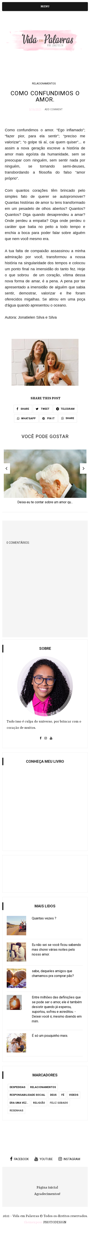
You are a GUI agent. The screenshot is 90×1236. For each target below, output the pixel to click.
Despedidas (17, 1087)
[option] (45, 478)
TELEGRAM (68, 408)
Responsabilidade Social (27, 1094)
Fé (62, 1094)
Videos (73, 1094)
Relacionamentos (44, 83)
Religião (39, 1102)
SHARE (24, 408)
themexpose (33, 1222)
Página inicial (47, 1188)
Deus (53, 1094)
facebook (21, 1159)
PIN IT (50, 418)
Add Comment (54, 109)
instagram (72, 1159)
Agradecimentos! (47, 1194)
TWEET (44, 408)
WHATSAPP (28, 418)
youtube (46, 1159)
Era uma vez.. (19, 1102)
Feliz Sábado (59, 1102)
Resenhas (16, 1110)
